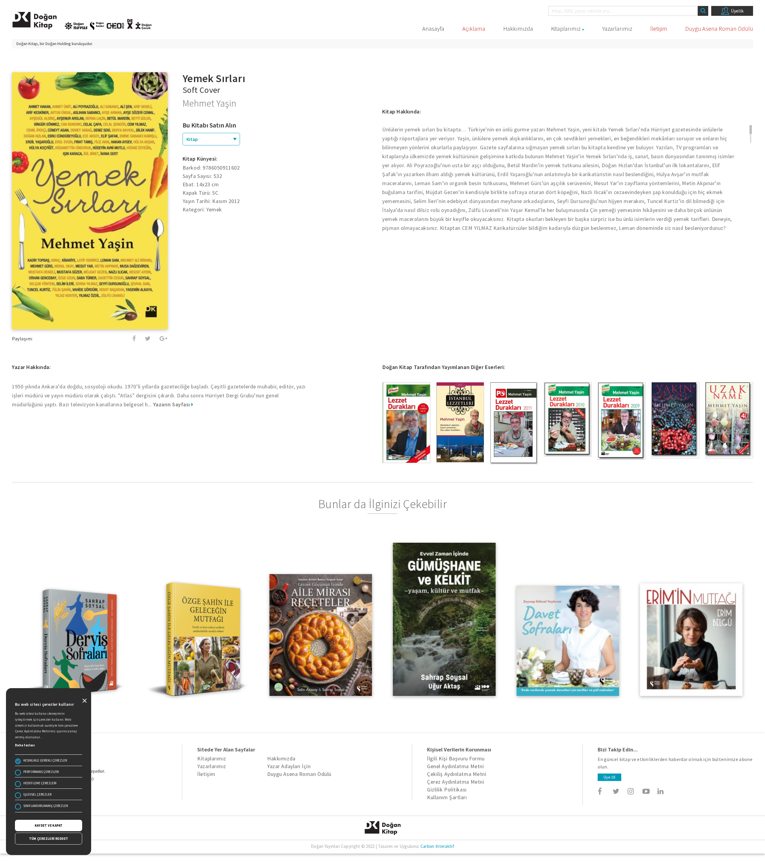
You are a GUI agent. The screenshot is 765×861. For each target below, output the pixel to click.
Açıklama (473, 28)
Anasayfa (433, 28)
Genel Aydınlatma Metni (455, 766)
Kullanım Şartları (447, 797)
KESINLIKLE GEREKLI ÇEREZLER (45, 760)
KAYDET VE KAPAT (49, 825)
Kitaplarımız (566, 28)
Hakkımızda (518, 28)
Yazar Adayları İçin (288, 766)
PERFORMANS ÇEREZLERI (41, 772)
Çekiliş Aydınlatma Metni (456, 774)
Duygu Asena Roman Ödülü (719, 28)
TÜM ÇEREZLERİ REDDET (48, 839)
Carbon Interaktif (437, 846)
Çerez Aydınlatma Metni (455, 781)
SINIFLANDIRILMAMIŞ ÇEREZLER (45, 806)
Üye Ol (609, 777)
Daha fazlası (25, 745)
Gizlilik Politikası (446, 789)
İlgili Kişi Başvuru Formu (456, 758)
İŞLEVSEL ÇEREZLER (37, 794)
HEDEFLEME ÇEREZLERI (39, 783)
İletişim (658, 28)
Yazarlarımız (617, 28)
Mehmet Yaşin (210, 103)
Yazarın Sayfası (172, 404)
